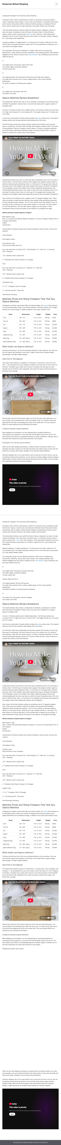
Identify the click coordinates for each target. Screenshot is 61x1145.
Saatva (46, 305)
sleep (39, 118)
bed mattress (33, 54)
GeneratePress (43, 1142)
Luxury (18, 540)
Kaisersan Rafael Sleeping (15, 4)
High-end (29, 34)
